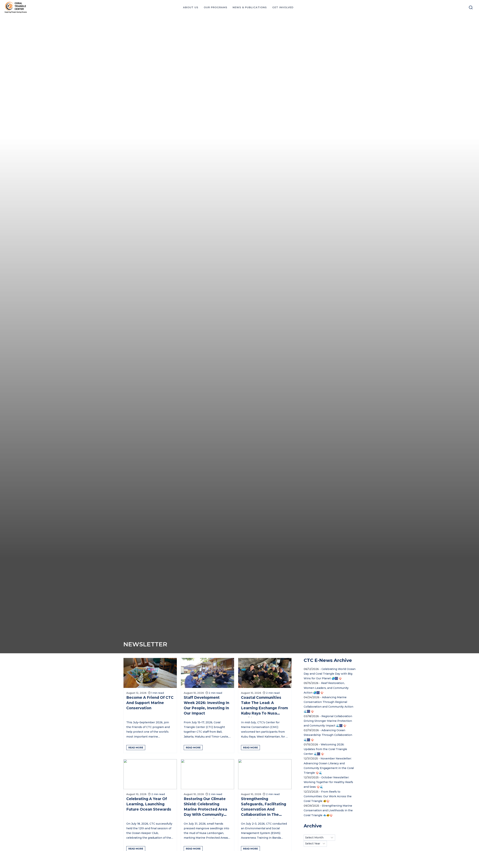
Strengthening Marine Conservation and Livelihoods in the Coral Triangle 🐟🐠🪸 (328, 810)
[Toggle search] (471, 7)
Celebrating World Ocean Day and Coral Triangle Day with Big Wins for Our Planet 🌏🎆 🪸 (330, 673)
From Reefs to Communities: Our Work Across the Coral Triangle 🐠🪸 (328, 796)
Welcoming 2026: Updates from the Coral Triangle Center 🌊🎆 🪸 (325, 749)
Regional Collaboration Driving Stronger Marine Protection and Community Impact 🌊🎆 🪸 (328, 721)
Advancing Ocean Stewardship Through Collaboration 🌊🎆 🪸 (328, 735)
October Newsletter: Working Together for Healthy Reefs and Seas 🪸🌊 (328, 782)
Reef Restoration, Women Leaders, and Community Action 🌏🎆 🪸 (326, 687)
